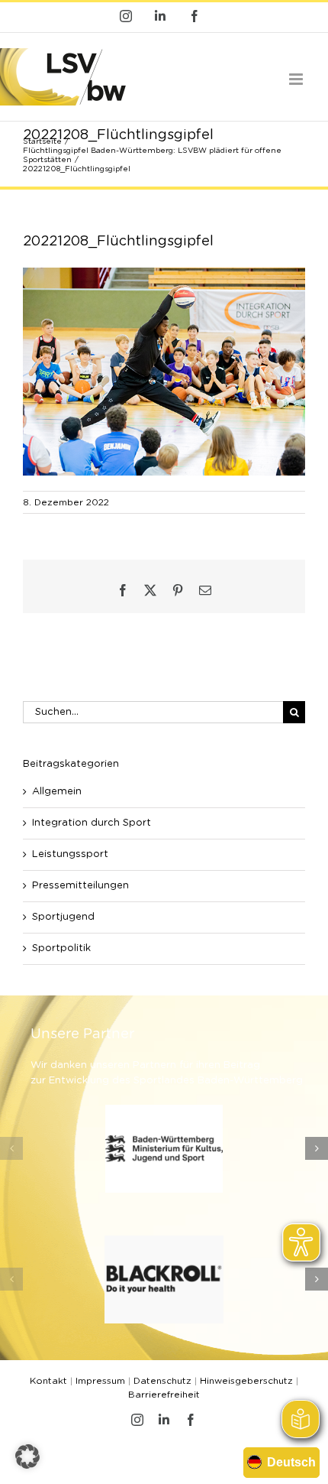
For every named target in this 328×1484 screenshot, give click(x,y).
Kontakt (48, 1380)
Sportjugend (63, 917)
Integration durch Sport (91, 823)
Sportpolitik (61, 948)
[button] (11, 1148)
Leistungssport (70, 854)
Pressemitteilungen (80, 886)
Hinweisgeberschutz (246, 1380)
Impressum (100, 1380)
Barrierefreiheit (164, 1394)
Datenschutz (162, 1380)
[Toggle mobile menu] (297, 79)
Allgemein (57, 792)
